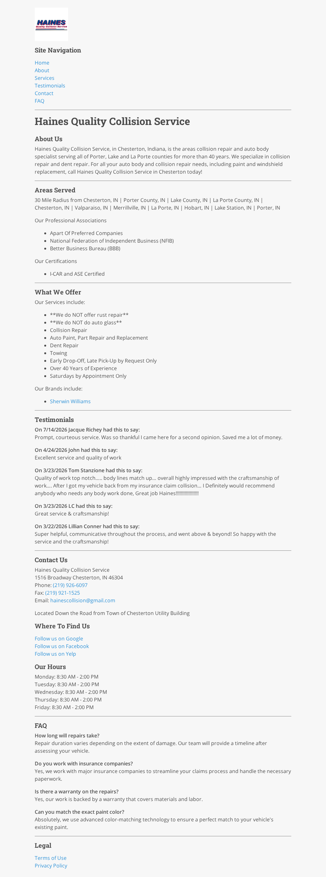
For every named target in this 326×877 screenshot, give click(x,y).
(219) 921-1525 (62, 592)
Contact (44, 93)
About (42, 70)
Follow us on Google (59, 638)
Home (42, 62)
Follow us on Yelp (55, 653)
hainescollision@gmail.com (82, 600)
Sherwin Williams (70, 401)
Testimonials (50, 85)
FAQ (39, 100)
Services (44, 77)
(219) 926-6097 (70, 585)
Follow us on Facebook (62, 646)
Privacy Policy (51, 865)
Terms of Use (51, 857)
